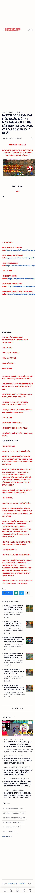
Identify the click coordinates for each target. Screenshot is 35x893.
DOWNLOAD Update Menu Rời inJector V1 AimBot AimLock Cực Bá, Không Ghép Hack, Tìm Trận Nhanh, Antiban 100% (18, 744)
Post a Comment (17, 708)
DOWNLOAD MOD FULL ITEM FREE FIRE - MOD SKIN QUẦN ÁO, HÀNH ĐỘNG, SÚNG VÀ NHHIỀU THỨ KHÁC (18, 772)
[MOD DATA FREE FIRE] (17, 739)
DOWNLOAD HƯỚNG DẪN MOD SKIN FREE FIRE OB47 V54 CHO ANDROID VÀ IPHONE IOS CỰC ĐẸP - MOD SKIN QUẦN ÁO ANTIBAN (18, 783)
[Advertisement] (17, 52)
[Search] (32, 29)
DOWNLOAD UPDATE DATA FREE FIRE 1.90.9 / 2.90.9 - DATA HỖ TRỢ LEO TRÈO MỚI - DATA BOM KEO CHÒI (18, 761)
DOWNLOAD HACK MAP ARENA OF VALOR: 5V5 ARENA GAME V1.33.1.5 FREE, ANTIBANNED (14, 672)
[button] (28, 29)
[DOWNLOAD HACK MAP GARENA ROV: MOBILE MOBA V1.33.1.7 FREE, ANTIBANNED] (29, 688)
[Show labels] (7, 836)
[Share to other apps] (27, 593)
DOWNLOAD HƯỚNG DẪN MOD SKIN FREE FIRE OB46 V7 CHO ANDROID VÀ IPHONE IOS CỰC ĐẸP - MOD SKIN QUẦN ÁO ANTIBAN (17, 795)
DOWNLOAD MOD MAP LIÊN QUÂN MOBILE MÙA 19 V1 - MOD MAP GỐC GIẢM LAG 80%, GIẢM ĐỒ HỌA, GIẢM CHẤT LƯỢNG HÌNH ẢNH (13, 608)
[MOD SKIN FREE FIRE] (18, 767)
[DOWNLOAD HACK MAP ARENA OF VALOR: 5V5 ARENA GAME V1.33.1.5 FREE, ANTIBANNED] (29, 672)
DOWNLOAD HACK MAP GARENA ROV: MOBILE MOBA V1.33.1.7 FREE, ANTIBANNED (14, 688)
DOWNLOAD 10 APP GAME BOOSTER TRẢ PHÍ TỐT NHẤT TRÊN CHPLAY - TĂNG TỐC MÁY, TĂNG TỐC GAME (14, 640)
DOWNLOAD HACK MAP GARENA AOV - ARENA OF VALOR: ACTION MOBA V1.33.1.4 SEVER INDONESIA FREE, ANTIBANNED (13, 624)
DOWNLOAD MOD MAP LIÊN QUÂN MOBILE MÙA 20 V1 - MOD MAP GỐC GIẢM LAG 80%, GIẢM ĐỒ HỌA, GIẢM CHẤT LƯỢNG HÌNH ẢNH (13, 656)
